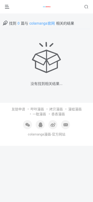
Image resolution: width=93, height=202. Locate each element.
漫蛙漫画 (75, 108)
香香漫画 (58, 113)
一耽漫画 (39, 113)
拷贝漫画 (56, 108)
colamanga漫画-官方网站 (46, 134)
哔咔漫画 (37, 108)
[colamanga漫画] (47, 6)
